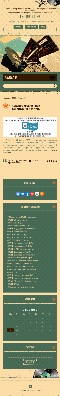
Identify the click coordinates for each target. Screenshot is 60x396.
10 (36, 322)
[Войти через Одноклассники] (42, 194)
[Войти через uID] (18, 194)
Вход (43, 27)
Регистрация (31, 27)
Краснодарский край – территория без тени (27, 107)
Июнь (20, 98)
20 (10, 330)
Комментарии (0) (18, 163)
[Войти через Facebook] (27, 194)
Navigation (11, 77)
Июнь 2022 (30, 310)
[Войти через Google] (37, 194)
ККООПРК (30, 16)
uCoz (40, 391)
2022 (14, 98)
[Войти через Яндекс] (32, 194)
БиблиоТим (22, 161)
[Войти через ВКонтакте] (23, 194)
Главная (18, 27)
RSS (52, 21)
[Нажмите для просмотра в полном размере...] (31, 137)
